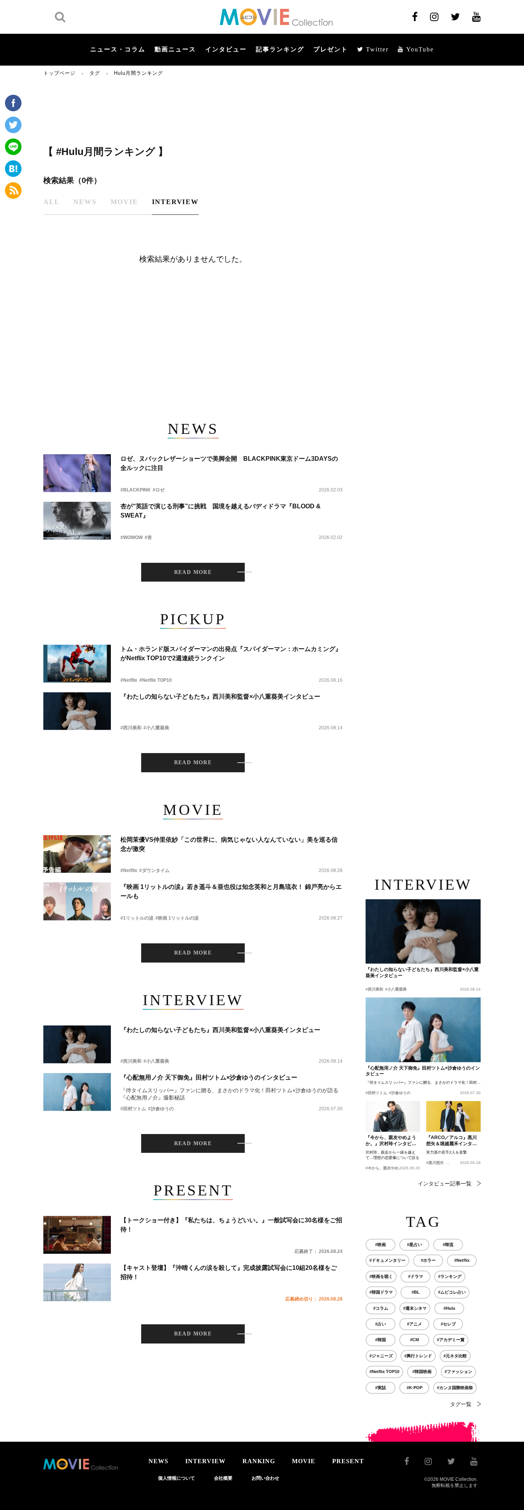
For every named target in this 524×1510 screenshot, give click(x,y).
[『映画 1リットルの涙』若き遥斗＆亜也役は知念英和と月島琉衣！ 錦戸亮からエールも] (77, 901)
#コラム (380, 1308)
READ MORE (193, 572)
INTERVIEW (205, 1461)
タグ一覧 (460, 1404)
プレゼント (330, 49)
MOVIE (303, 1461)
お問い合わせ (265, 1478)
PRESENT (348, 1461)
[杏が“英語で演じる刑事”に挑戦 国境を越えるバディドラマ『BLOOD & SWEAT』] (77, 521)
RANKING (258, 1461)
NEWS (158, 1461)
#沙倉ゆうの (161, 1108)
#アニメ (414, 1324)
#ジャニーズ (381, 1355)
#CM (414, 1339)
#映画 (380, 1244)
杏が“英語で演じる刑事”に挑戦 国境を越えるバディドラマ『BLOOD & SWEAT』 (220, 511)
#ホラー (428, 1260)
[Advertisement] (193, 110)
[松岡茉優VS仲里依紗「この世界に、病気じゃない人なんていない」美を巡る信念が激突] (77, 854)
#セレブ (448, 1324)
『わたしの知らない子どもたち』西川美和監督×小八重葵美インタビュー (220, 696)
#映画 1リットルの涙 (177, 918)
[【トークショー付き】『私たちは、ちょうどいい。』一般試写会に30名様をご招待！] (77, 1235)
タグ (94, 73)
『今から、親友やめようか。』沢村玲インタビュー (391, 1141)
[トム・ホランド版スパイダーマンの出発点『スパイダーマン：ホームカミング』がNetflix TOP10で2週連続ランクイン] (77, 663)
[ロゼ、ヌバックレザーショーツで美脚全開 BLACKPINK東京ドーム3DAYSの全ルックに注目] (77, 473)
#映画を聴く (381, 1276)
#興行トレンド (418, 1355)
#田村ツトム (133, 1108)
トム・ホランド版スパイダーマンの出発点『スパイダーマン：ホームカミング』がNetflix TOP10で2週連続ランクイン (230, 653)
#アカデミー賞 (451, 1339)
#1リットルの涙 (136, 918)
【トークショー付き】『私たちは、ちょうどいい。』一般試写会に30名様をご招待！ (231, 1225)
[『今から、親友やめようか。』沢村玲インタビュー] (393, 1116)
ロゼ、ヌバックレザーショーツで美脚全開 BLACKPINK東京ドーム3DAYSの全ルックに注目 (229, 463)
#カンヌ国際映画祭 (455, 1387)
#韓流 (448, 1244)
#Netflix (128, 680)
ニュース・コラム (117, 49)
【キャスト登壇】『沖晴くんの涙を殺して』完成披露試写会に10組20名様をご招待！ (228, 1272)
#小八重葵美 (156, 727)
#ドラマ (415, 1276)
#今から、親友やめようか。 (390, 1168)
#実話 (380, 1387)
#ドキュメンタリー (387, 1260)
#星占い (414, 1244)
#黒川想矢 (435, 1163)
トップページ (59, 73)
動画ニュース (175, 49)
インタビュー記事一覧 (444, 1183)
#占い (380, 1324)
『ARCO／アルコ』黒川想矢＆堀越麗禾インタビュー (451, 1141)
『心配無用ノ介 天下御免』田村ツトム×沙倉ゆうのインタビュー (208, 1077)
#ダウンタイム (154, 870)
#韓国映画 (422, 1371)
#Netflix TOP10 (155, 680)
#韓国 (380, 1339)
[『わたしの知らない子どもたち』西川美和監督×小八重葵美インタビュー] (77, 711)
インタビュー (226, 49)
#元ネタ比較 (455, 1355)
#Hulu (449, 1308)
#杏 (148, 537)
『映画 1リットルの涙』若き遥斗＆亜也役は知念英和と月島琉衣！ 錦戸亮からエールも (231, 891)
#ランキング (449, 1276)
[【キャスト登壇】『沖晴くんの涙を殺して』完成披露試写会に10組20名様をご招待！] (77, 1282)
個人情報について (176, 1478)
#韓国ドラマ (381, 1292)
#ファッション (458, 1371)
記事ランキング (280, 49)
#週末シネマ (415, 1308)
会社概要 (223, 1478)
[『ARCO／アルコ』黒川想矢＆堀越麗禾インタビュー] (453, 1116)
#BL (416, 1292)
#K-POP (414, 1387)
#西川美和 (131, 727)
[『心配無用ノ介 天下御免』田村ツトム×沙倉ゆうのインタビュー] (77, 1092)
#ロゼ (159, 490)
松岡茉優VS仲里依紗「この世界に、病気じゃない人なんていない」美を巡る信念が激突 (229, 844)
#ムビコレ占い (452, 1292)
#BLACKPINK (135, 490)
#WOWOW (131, 537)
